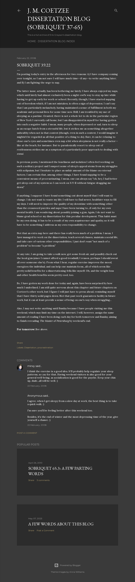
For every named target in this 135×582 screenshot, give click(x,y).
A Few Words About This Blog (61, 524)
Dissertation (30, 347)
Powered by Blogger (70, 565)
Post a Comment (27, 433)
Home (31, 41)
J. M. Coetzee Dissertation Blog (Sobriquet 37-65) (59, 18)
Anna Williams (76, 572)
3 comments (43, 480)
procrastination (45, 347)
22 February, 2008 (37, 385)
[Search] (116, 9)
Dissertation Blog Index (56, 41)
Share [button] (20, 342)
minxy (31, 366)
